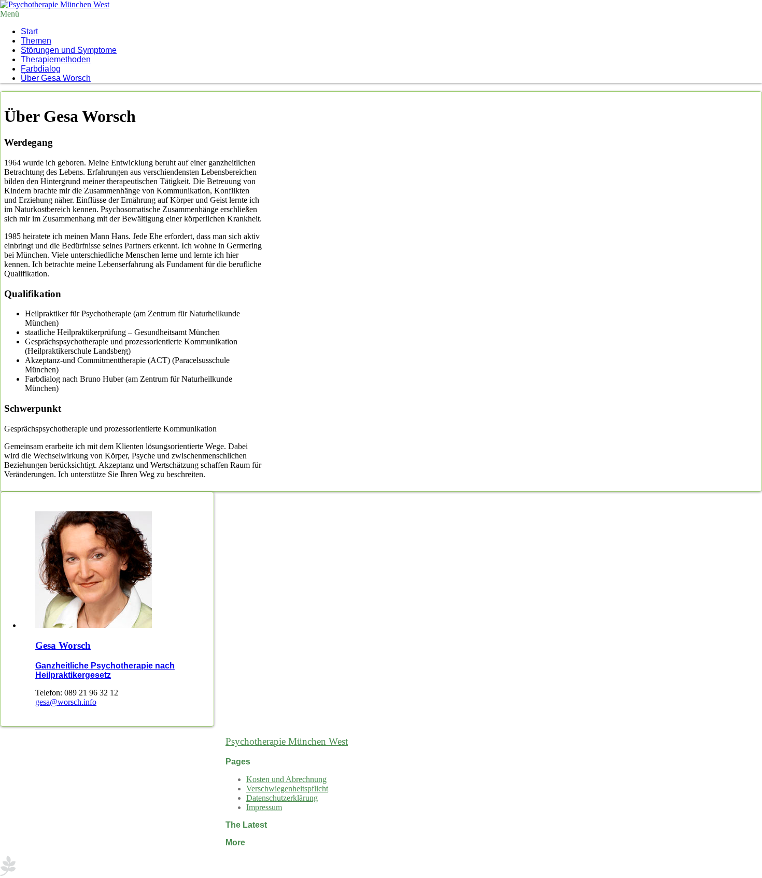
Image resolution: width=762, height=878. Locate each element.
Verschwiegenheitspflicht (287, 788)
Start (29, 31)
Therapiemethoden (56, 59)
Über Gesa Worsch (56, 78)
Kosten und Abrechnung (286, 779)
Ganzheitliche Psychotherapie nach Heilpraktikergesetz (105, 670)
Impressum (264, 807)
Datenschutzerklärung (282, 797)
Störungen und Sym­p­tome (69, 50)
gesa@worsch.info (65, 702)
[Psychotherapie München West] (54, 4)
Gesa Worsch (63, 645)
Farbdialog (41, 68)
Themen (36, 40)
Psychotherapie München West (286, 741)
